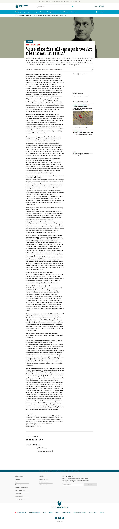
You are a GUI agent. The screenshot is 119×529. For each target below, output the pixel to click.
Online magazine (22, 15)
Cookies (57, 512)
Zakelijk (41, 476)
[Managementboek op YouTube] (59, 518)
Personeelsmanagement (32, 15)
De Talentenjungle (78, 93)
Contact (17, 482)
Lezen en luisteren (20, 490)
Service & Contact (93, 512)
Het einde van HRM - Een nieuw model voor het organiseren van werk (83, 154)
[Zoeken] (72, 6)
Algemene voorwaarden (34, 512)
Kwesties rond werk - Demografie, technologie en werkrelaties (82, 108)
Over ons (17, 479)
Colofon (44, 512)
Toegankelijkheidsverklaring (79, 512)
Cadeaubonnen (43, 485)
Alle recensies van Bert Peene (33, 426)
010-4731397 (101, 11)
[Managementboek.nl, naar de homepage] (21, 7)
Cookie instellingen (66, 512)
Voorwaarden (18, 485)
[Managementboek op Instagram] (63, 518)
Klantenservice (19, 476)
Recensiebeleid (19, 496)
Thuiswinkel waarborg (21, 512)
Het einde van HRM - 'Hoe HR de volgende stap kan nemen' (83, 133)
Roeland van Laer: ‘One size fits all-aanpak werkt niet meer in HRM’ (53, 15)
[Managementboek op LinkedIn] (56, 518)
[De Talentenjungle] (77, 83)
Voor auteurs (18, 493)
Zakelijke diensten (43, 479)
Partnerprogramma (20, 499)
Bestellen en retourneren (21, 487)
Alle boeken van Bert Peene (33, 424)
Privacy (50, 512)
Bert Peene (29, 69)
